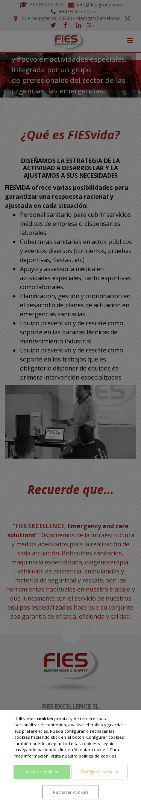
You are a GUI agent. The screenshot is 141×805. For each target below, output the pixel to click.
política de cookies (97, 756)
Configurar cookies (99, 772)
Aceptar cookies (42, 772)
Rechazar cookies (70, 792)
